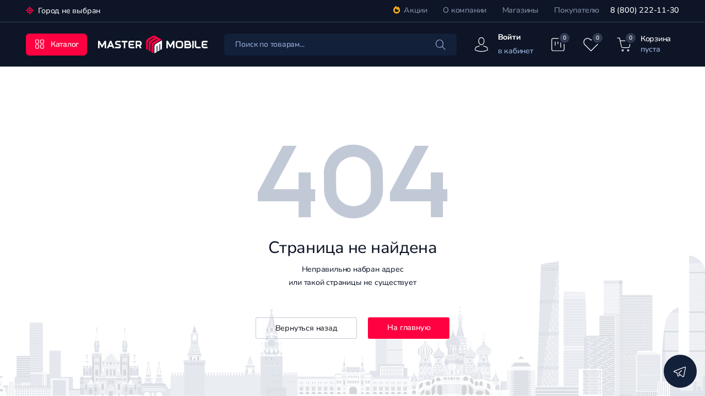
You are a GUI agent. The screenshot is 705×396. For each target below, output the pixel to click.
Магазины (520, 10)
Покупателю (576, 10)
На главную (408, 327)
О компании (464, 10)
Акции (415, 10)
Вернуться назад (306, 328)
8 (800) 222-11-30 (644, 10)
